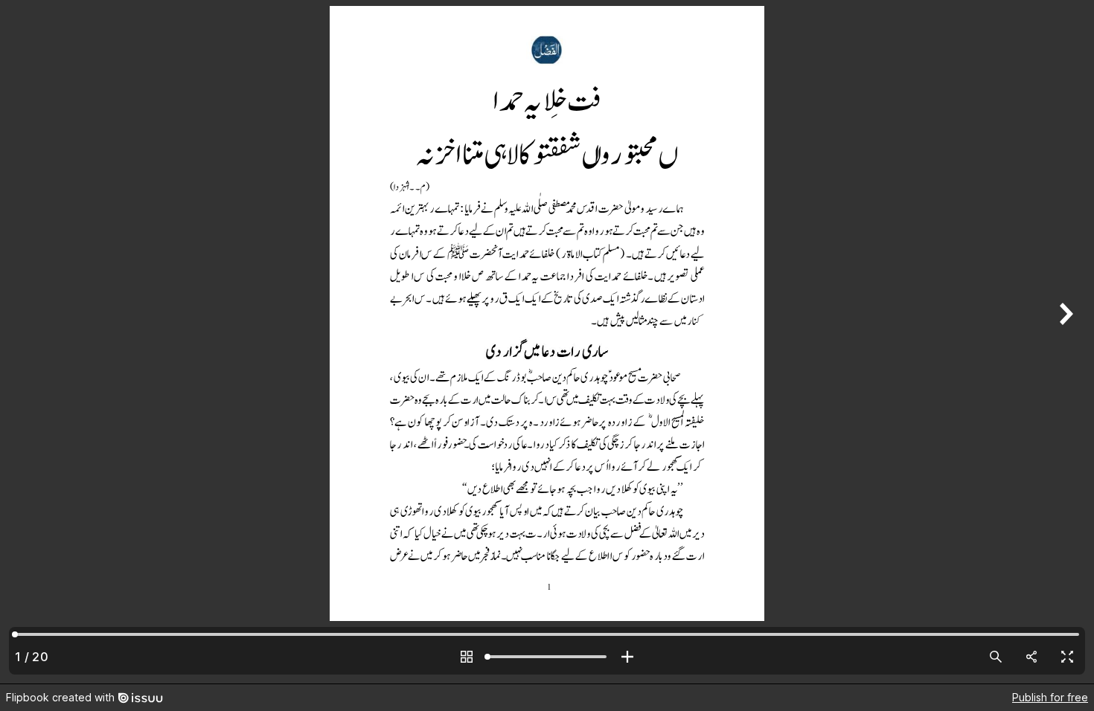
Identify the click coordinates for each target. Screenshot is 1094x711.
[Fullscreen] (1067, 657)
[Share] (1031, 657)
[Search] (996, 657)
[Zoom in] (627, 657)
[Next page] (1064, 341)
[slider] (547, 656)
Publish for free (1050, 697)
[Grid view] (467, 657)
